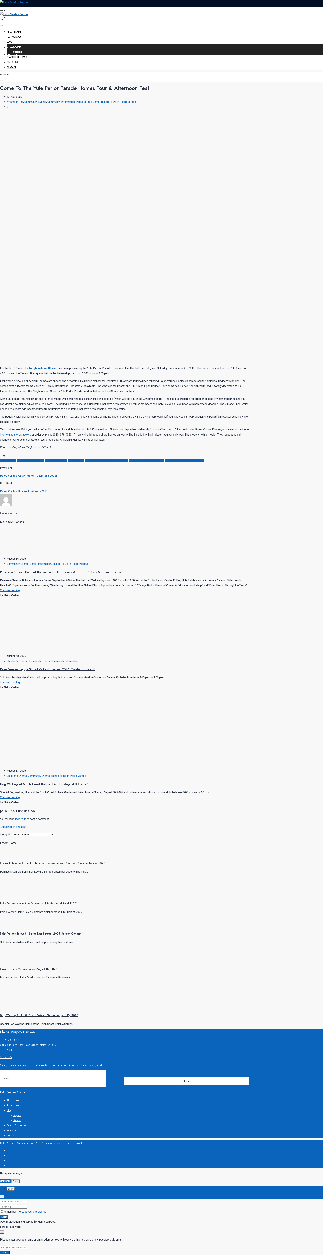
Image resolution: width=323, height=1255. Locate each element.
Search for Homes (18, 41)
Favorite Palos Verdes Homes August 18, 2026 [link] (28, 969)
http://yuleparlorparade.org (15, 434)
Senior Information (40, 563)
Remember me (12, 1211)
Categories (6, 834)
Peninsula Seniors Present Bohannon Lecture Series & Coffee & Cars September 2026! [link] (53, 863)
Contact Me (6, 1057)
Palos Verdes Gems (88, 101)
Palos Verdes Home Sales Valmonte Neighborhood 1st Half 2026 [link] (39, 903)
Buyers (17, 47)
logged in (20, 819)
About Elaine (15, 10)
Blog (10, 24)
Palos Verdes (76, 460)
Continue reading (10, 590)
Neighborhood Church (43, 368)
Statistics (13, 47)
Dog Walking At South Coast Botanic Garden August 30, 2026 (44, 784)
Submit (4, 1252)
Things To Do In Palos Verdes (118, 101)
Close (15, 1181)
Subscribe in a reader (13, 826)
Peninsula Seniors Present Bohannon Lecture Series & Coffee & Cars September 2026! (61, 572)
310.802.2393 (7, 1050)
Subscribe (186, 1081)
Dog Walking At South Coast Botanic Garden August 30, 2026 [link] (39, 1015)
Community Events (35, 101)
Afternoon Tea (15, 101)
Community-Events (56, 460)
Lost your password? (33, 1211)
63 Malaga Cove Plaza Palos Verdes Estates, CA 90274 (29, 1045)
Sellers (17, 52)
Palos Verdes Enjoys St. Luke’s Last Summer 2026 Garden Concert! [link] (41, 934)
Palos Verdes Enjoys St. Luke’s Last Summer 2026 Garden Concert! (47, 669)
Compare (5, 1181)
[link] (12, 854)
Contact (12, 54)
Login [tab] (10, 1189)
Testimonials (15, 17)
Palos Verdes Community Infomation (106, 460)
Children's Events (17, 661)
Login (4, 1217)
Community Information (61, 101)
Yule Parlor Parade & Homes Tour (184, 460)
